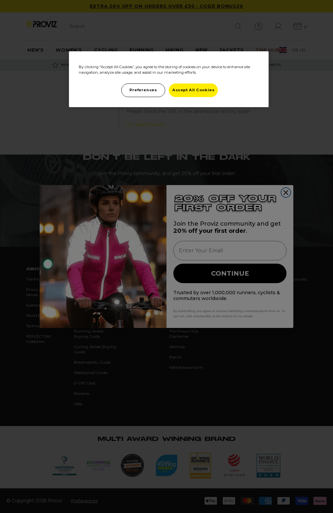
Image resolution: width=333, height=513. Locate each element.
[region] (169, 79)
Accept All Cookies (193, 90)
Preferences (143, 90)
